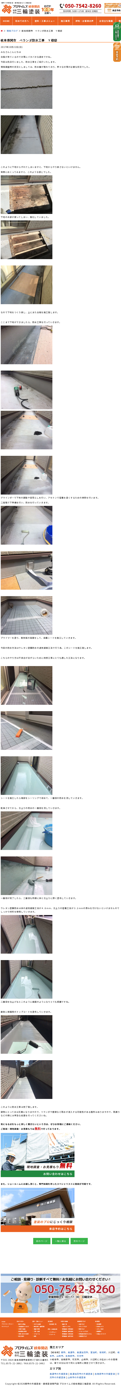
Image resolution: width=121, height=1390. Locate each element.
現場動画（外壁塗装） (68, 1329)
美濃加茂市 (82, 1352)
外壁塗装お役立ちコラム (85, 1334)
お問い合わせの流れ (23, 1334)
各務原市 (70, 1355)
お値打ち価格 (21, 1329)
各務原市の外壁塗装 (105, 1373)
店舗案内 (99, 1331)
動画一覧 (64, 1324)
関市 (63, 1352)
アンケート (52, 1334)
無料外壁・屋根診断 (39, 1326)
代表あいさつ (100, 1326)
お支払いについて (101, 1334)
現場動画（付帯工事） (68, 1334)
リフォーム (37, 1334)
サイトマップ (5, 1326)
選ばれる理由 (21, 1324)
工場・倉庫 (37, 1331)
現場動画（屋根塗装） (68, 1331)
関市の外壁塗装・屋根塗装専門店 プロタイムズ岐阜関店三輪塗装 (58, 1383)
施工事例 (65, 20)
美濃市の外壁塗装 (59, 1373)
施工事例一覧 (52, 1324)
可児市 (80, 1355)
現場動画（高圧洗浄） (68, 1336)
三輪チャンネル (66, 1326)
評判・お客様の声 (85, 20)
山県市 (60, 1355)
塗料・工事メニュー (45, 20)
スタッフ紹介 (100, 1329)
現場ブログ (82, 1329)
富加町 (93, 1352)
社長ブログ (82, 1324)
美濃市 (71, 1352)
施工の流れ (21, 1336)
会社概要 (99, 1324)
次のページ (79, 1241)
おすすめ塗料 (37, 1324)
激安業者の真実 (22, 1331)
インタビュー (52, 1332)
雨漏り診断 (37, 1329)
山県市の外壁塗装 (77, 1377)
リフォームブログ (83, 1331)
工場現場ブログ (83, 1336)
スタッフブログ (83, 1326)
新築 (35, 1336)
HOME (6, 20)
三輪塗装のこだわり (23, 1326)
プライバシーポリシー (7, 1324)
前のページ (42, 1241)
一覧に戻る (60, 1241)
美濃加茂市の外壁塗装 (81, 1373)
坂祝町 (102, 1352)
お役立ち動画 (106, 20)
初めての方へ (22, 20)
